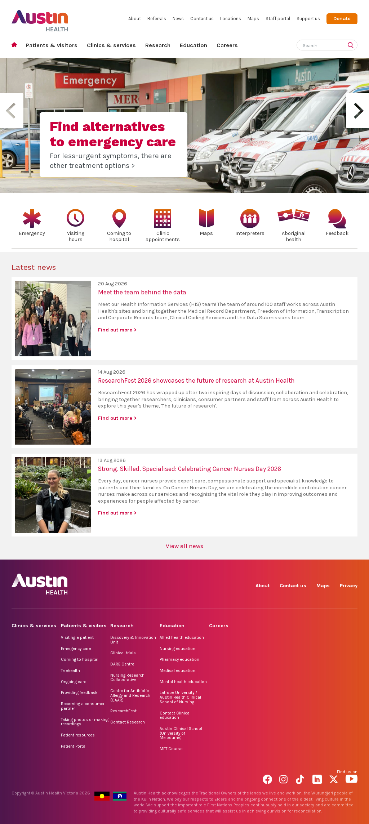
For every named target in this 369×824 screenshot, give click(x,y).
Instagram (285, 778)
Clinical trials (123, 652)
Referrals (156, 18)
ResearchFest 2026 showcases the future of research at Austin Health (196, 380)
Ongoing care (73, 681)
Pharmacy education (179, 659)
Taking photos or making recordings (84, 722)
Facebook (269, 778)
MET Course (171, 748)
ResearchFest (123, 710)
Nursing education (177, 648)
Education (193, 45)
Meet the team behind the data (142, 292)
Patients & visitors (51, 45)
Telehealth (70, 670)
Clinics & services (111, 45)
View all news (184, 545)
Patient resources (78, 735)
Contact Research (127, 722)
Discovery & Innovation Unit (133, 640)
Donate (342, 18)
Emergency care (76, 648)
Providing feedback (79, 692)
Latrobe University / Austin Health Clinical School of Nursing (180, 697)
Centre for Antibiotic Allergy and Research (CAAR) (130, 695)
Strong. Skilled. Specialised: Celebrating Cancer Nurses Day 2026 (189, 468)
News (178, 18)
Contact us (202, 18)
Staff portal (278, 18)
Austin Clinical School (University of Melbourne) (181, 733)
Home (16, 45)
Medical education (177, 670)
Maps (253, 18)
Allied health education (182, 637)
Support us (308, 18)
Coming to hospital (79, 659)
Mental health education (183, 681)
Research (157, 45)
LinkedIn (318, 778)
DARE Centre (122, 664)
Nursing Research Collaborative (127, 677)
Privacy (348, 586)
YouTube (351, 778)
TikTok (302, 778)
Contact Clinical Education (175, 715)
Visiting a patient (77, 637)
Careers (227, 45)
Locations (230, 18)
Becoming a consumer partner (83, 706)
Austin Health (40, 18)
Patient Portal (73, 746)
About (134, 18)
